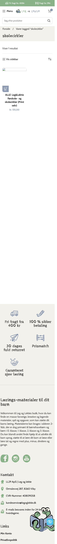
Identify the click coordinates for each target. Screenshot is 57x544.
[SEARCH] (49, 20)
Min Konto (6, 533)
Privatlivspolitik (8, 539)
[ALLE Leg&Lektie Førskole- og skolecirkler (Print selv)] (14, 80)
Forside (7, 28)
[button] (5, 89)
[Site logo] (28, 10)
